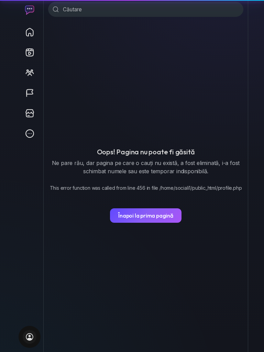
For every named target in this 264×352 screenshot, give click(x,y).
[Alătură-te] (30, 337)
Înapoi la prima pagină (145, 215)
